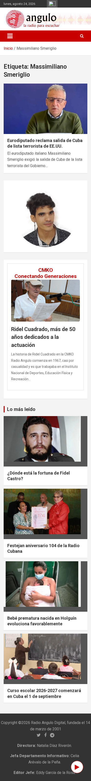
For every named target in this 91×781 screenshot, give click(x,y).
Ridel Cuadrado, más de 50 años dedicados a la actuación (43, 337)
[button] (19, 216)
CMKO (45, 270)
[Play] (77, 767)
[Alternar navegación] (10, 36)
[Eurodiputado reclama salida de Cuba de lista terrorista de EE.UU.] (45, 108)
